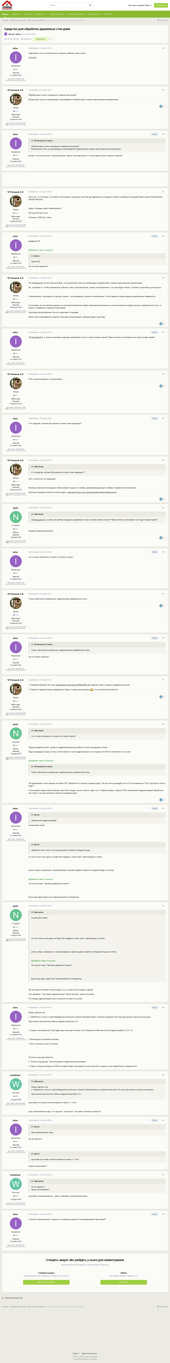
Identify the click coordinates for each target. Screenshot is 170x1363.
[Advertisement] (77, 181)
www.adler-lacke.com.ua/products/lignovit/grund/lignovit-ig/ (91, 492)
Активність (40, 14)
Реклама (27, 14)
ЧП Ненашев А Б (15, 90)
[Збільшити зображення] (92, 689)
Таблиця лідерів (57, 14)
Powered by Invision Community (85, 1359)
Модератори (94, 14)
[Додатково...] (163, 48)
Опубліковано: (40, 48)
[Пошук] (90, 5)
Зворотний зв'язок (89, 1353)
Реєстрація (161, 5)
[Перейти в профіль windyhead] (16, 1084)
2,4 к (16, 111)
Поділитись (26, 39)
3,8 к (16, 529)
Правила (16, 14)
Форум (5, 14)
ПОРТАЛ (107, 14)
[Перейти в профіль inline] (5, 34)
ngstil (15, 508)
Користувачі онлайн (76, 14)
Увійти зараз (123, 1282)
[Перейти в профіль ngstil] (16, 517)
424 (16, 1096)
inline (18, 34)
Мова (75, 1353)
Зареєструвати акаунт (46, 1282)
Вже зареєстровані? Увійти (140, 5)
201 (16, 69)
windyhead (15, 1075)
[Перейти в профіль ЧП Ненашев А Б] (16, 99)
